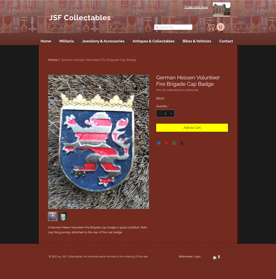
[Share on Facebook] (158, 143)
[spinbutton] (165, 113)
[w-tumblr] (219, 256)
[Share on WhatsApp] (174, 143)
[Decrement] (159, 113)
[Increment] (171, 113)
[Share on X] (181, 143)
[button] (216, 27)
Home (52, 60)
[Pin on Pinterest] (166, 143)
